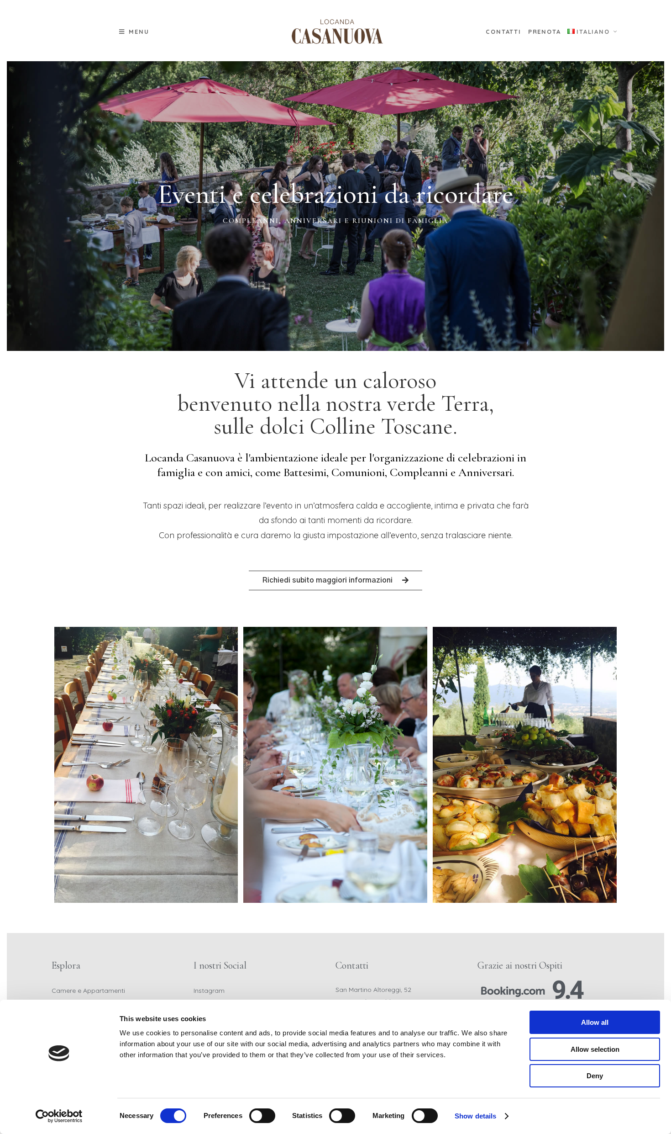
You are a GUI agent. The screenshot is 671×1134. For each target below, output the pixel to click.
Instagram (209, 990)
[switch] (262, 1115)
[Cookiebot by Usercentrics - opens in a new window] (59, 1116)
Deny (595, 1076)
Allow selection (595, 1049)
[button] (134, 31)
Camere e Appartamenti (88, 990)
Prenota (544, 31)
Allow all (594, 1022)
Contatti (503, 31)
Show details (475, 1116)
